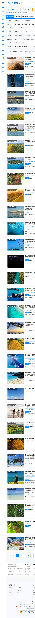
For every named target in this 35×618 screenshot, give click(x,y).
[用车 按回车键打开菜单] (3, 31)
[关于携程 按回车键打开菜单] (3, 71)
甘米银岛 (20, 566)
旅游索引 (11, 592)
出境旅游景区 (29, 564)
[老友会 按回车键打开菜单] (3, 67)
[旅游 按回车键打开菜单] (3, 19)
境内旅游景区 (23, 564)
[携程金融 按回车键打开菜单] (3, 58)
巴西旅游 (19, 570)
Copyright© (22, 604)
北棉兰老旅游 (18, 13)
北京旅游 (19, 574)
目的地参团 (25, 16)
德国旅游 (27, 570)
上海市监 (25, 611)
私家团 (31, 16)
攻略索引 (19, 588)
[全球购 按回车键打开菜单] (3, 50)
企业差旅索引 (11, 595)
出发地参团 (18, 16)
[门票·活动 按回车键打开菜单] (3, 23)
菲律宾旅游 (11, 13)
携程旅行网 (15, 3)
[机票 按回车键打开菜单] (3, 11)
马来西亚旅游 (20, 568)
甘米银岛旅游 (10, 16)
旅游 (7, 13)
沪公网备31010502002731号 (24, 606)
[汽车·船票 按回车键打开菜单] (3, 27)
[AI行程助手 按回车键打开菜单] (3, 36)
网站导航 (19, 590)
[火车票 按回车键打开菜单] (3, 15)
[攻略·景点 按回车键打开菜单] (3, 40)
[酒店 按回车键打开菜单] (3, 7)
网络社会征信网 (33, 612)
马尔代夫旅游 (20, 572)
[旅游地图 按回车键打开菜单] (3, 44)
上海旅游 (27, 574)
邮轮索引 (19, 592)
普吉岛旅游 (27, 572)
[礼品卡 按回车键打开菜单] (3, 54)
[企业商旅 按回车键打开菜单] (3, 63)
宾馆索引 (11, 588)
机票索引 (11, 590)
